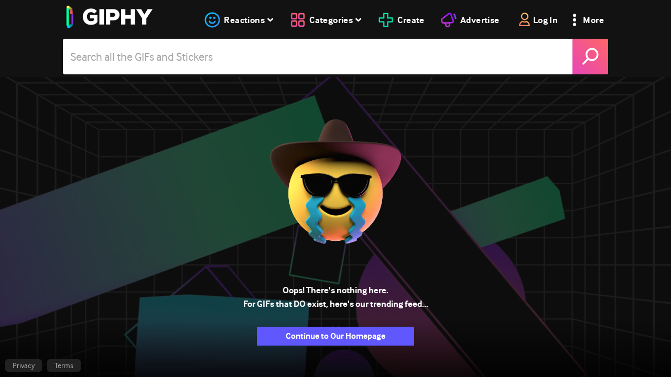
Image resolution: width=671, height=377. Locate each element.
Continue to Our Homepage (335, 336)
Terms (64, 365)
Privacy (24, 365)
